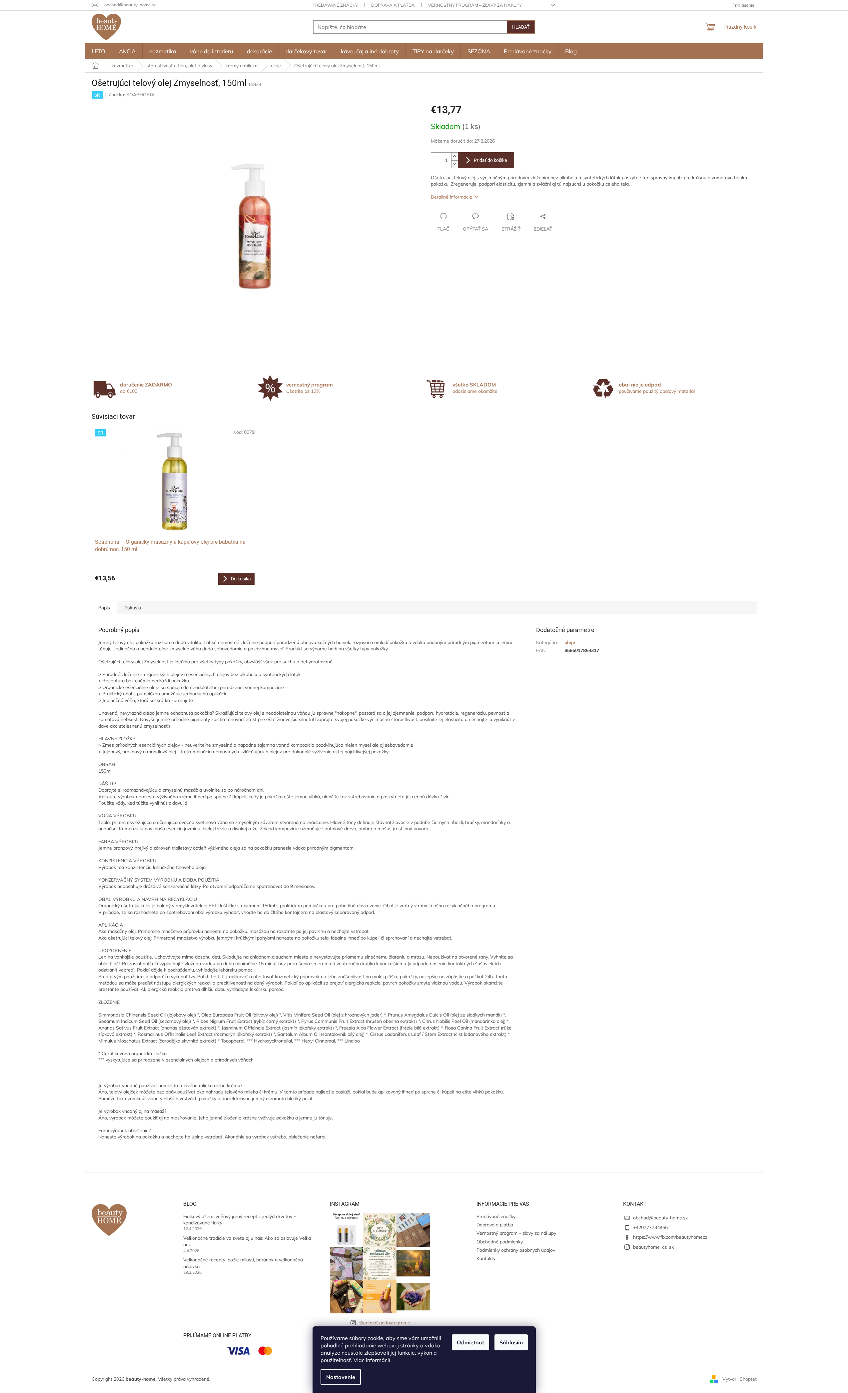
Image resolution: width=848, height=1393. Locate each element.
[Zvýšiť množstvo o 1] (454, 156)
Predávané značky (335, 5)
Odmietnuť (470, 1342)
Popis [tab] (104, 608)
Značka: (132, 95)
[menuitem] (98, 51)
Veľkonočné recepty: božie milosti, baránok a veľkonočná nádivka (243, 1263)
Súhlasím (511, 1342)
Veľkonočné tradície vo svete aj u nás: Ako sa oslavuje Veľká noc (247, 1241)
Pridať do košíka (490, 160)
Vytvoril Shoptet (739, 1379)
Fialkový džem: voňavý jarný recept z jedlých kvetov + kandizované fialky (239, 1219)
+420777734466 (650, 1227)
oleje (569, 642)
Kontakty (485, 1258)
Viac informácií (372, 1360)
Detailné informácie (451, 197)
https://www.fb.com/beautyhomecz (670, 1237)
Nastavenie (340, 1377)
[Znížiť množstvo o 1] (454, 164)
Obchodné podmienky (499, 1242)
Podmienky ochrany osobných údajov (515, 1250)
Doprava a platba (393, 5)
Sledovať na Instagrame (384, 1323)
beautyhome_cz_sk (653, 1247)
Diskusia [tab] (132, 608)
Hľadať (520, 27)
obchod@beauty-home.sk (660, 1218)
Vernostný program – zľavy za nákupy (475, 5)
